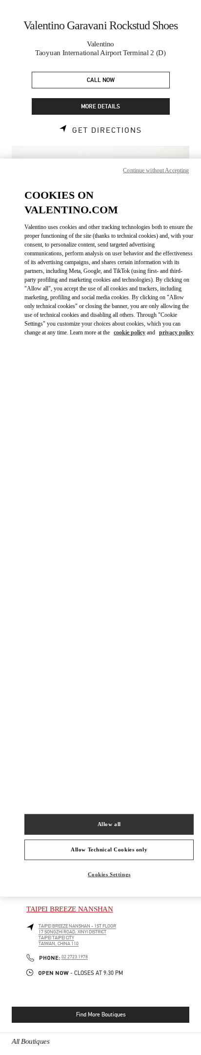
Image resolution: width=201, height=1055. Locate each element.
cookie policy (129, 332)
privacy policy (176, 332)
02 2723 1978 (74, 957)
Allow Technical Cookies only (109, 849)
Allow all (109, 824)
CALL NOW (101, 80)
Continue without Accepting (156, 169)
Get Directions (107, 130)
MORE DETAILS (100, 106)
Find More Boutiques (100, 1014)
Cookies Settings (109, 874)
